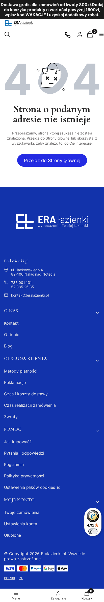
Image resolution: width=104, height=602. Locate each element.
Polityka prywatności (24, 475)
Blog (8, 345)
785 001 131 (21, 282)
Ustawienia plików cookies (30, 487)
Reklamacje (15, 382)
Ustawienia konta (20, 523)
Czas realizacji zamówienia (30, 405)
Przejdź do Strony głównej (52, 160)
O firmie (11, 334)
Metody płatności (20, 371)
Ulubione (12, 535)
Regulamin (14, 464)
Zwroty (11, 416)
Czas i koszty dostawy (26, 393)
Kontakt (11, 323)
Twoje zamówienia (21, 512)
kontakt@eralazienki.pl (30, 295)
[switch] (92, 531)
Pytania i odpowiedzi (24, 453)
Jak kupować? (18, 441)
